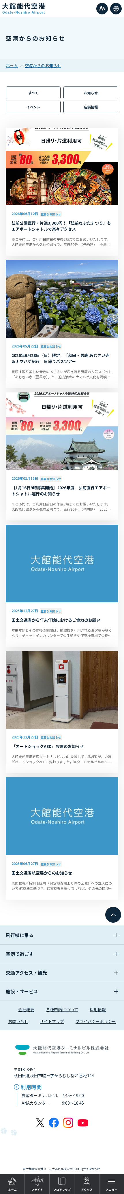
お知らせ (91, 92)
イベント (33, 106)
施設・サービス (22, 991)
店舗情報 (91, 106)
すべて (33, 92)
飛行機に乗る (19, 935)
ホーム (12, 65)
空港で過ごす (19, 953)
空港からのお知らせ (43, 65)
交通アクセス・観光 (26, 972)
